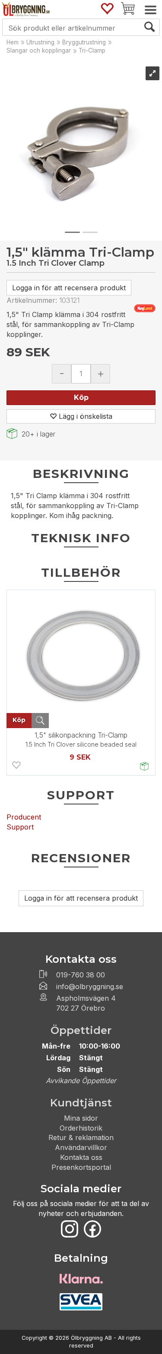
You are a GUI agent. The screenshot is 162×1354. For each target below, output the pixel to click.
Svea (81, 1301)
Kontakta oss (81, 1157)
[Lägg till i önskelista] (16, 766)
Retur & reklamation (81, 1137)
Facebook (92, 1229)
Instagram (69, 1229)
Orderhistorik (81, 1128)
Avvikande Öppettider (81, 1080)
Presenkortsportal (81, 1167)
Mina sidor (81, 1118)
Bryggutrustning (84, 42)
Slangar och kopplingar (38, 50)
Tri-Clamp (92, 50)
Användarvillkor (81, 1147)
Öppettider (81, 1030)
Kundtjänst (81, 1102)
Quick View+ (40, 720)
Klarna (81, 1278)
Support (20, 827)
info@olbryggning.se (89, 986)
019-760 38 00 (80, 975)
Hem (12, 42)
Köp (81, 397)
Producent (23, 817)
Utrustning (40, 42)
